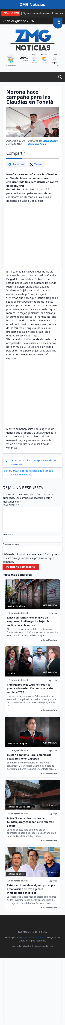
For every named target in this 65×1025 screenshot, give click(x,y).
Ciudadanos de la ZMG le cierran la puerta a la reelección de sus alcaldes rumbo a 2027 (30, 688)
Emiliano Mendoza (48, 640)
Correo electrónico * (13, 544)
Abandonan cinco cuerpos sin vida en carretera (33, 462)
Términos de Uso (44, 946)
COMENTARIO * (11, 504)
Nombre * (8, 534)
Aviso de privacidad (22, 946)
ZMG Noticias (32, 4)
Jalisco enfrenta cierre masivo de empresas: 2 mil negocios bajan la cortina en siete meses (28, 621)
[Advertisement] (32, 236)
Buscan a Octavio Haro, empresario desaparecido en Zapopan (29, 756)
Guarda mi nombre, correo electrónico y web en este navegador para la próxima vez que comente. (31, 558)
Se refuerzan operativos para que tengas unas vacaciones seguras (28, 472)
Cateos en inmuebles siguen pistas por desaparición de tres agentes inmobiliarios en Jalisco (31, 888)
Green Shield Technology (33, 937)
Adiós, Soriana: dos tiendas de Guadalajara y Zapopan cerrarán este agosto (30, 821)
